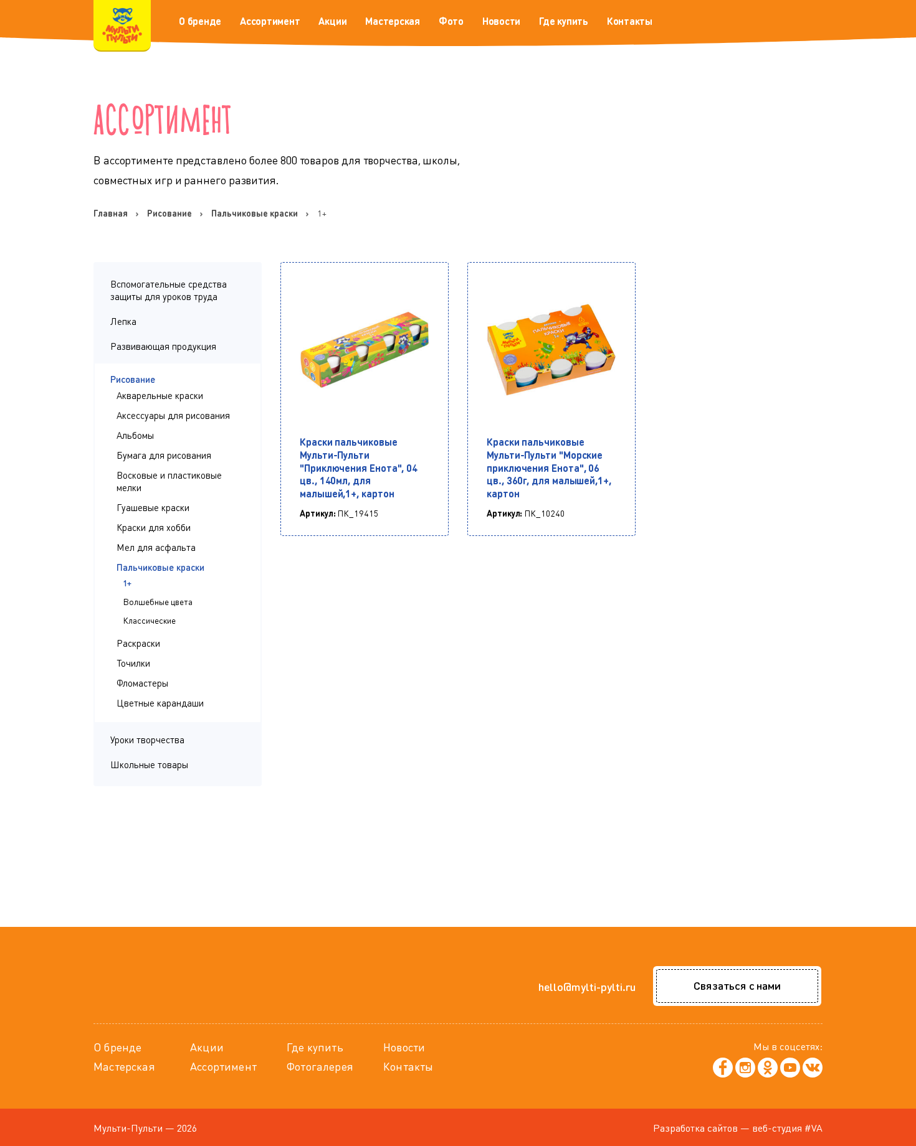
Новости (501, 20)
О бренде (200, 20)
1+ (127, 582)
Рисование (132, 379)
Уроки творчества (147, 739)
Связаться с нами (737, 985)
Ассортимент (270, 20)
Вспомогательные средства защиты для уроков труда (168, 290)
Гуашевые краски (153, 507)
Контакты (629, 20)
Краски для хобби (154, 527)
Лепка (123, 321)
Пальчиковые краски (160, 567)
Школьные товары (149, 764)
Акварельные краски (160, 395)
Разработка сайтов (695, 1127)
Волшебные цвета (158, 601)
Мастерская (392, 20)
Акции (332, 20)
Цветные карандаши (160, 703)
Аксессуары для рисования (173, 415)
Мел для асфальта (156, 547)
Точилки (133, 663)
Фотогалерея (320, 1066)
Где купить (563, 20)
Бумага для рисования (164, 455)
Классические (149, 620)
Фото (451, 20)
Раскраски (138, 643)
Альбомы (135, 435)
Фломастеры (142, 683)
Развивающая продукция (163, 346)
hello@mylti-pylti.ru (587, 986)
